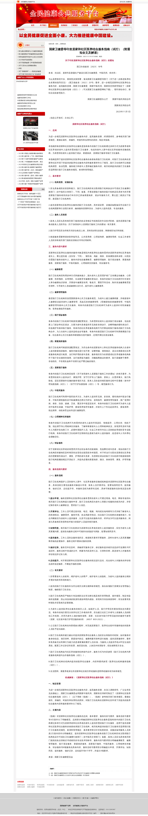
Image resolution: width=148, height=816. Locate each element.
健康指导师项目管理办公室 (26, 103)
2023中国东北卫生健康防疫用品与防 (30, 164)
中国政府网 (41, 787)
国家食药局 (70, 785)
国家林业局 (109, 785)
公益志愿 (85, 25)
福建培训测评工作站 (24, 98)
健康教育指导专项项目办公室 (27, 95)
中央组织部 (50, 785)
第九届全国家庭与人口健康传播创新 (30, 51)
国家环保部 (119, 785)
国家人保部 (90, 785)
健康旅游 (116, 25)
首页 (32, 25)
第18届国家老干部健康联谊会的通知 (30, 54)
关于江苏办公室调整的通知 (27, 65)
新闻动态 (53, 25)
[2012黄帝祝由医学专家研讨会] (30, 141)
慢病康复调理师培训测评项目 (27, 109)
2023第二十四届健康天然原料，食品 (30, 162)
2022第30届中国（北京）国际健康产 (30, 170)
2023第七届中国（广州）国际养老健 (30, 156)
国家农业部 (21, 787)
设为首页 (58, 798)
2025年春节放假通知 (25, 60)
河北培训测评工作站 (24, 106)
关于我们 (43, 25)
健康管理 (105, 25)
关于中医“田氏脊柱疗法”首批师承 (29, 74)
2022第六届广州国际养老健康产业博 (30, 184)
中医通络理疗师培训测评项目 (27, 100)
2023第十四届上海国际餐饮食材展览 (30, 153)
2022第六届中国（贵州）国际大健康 (30, 175)
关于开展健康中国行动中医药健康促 (29, 196)
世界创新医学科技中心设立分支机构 (30, 57)
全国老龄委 (60, 785)
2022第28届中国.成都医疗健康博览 (30, 167)
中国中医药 (31, 785)
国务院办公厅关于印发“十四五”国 (28, 199)
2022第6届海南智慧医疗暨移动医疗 (30, 178)
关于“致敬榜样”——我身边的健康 (29, 71)
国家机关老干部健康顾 (30, 128)
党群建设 (64, 25)
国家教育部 (99, 785)
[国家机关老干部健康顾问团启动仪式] (30, 127)
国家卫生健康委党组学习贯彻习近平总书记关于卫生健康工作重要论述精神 (77, 773)
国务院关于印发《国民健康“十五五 (29, 193)
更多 (42, 45)
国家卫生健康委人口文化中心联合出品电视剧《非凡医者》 (72, 775)
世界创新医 (41, 785)
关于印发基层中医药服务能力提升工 (29, 205)
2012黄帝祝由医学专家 (30, 143)
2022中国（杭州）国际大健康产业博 (30, 181)
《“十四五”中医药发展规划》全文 (28, 202)
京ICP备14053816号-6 (107, 813)
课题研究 (95, 25)
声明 (20, 68)
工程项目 (74, 25)
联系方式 (77, 798)
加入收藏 (67, 798)
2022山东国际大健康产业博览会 (29, 173)
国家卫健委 (31, 787)
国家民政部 (21, 785)
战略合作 (126, 25)
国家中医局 (80, 785)
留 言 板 (85, 798)
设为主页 (122, 2)
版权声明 (94, 798)
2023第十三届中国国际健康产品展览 (30, 159)
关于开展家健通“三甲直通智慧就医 (30, 63)
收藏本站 (129, 2)
